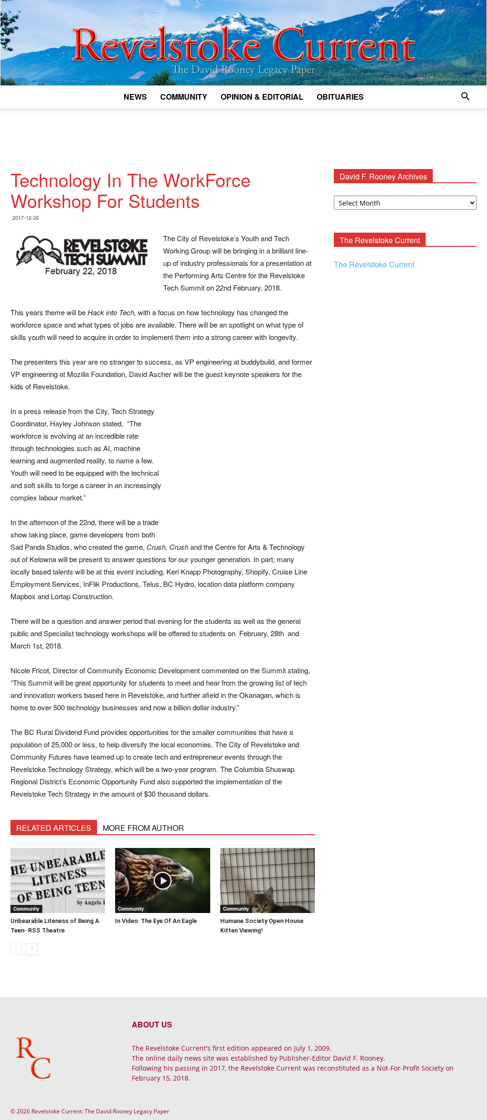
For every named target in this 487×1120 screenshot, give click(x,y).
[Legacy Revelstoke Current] (243, 42)
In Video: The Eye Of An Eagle (156, 920)
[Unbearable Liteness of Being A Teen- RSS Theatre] (57, 880)
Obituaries (340, 96)
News (135, 96)
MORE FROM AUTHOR (143, 827)
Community (183, 96)
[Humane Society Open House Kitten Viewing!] (267, 880)
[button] (465, 97)
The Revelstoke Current (374, 264)
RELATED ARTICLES (53, 827)
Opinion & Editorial (262, 96)
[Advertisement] (243, 134)
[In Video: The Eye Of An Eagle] (162, 880)
